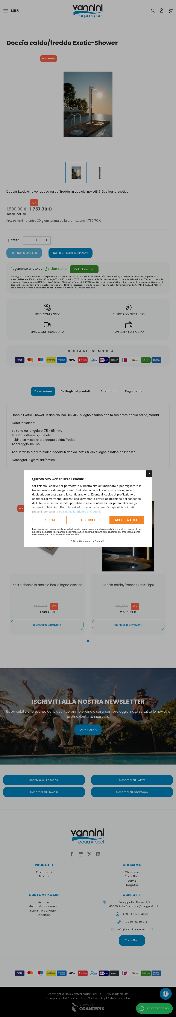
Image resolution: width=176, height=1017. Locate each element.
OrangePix (100, 541)
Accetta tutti (126, 520)
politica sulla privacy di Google (79, 511)
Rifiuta (49, 520)
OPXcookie (76, 541)
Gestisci (88, 520)
